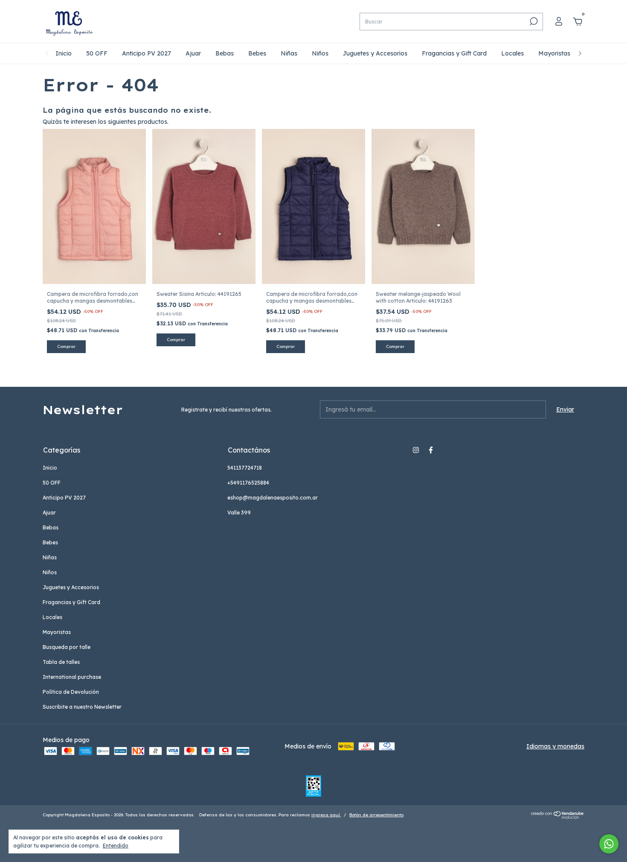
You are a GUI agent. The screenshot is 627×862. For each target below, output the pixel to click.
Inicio (63, 53)
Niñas (289, 53)
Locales (512, 53)
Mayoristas (554, 53)
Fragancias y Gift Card (454, 53)
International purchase (72, 677)
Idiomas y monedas (555, 746)
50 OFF (96, 53)
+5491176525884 (248, 482)
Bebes (257, 53)
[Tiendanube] (557, 817)
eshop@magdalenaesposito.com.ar (272, 497)
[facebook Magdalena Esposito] (430, 450)
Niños (320, 53)
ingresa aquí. (326, 815)
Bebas (224, 53)
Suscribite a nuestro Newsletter (82, 707)
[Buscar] (533, 21)
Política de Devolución (71, 692)
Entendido (115, 845)
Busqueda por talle (66, 647)
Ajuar (193, 53)
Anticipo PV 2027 (146, 53)
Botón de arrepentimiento (376, 815)
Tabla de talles (61, 662)
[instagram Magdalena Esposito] (415, 450)
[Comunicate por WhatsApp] (608, 843)
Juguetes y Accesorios (375, 53)
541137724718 (244, 468)
